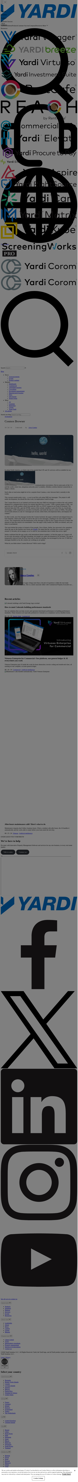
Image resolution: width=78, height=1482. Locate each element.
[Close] (75, 1470)
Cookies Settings (38, 1478)
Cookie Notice (66, 1474)
